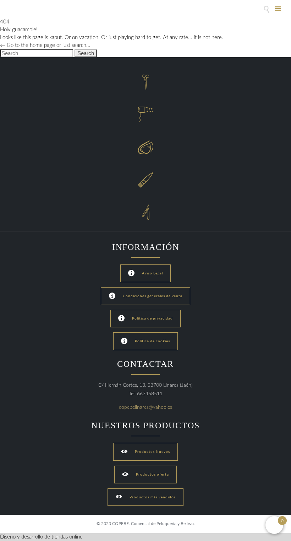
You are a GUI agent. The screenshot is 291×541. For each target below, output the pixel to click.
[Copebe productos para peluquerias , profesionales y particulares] (27, 10)
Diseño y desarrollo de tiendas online (41, 537)
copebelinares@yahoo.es (145, 407)
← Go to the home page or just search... (45, 45)
